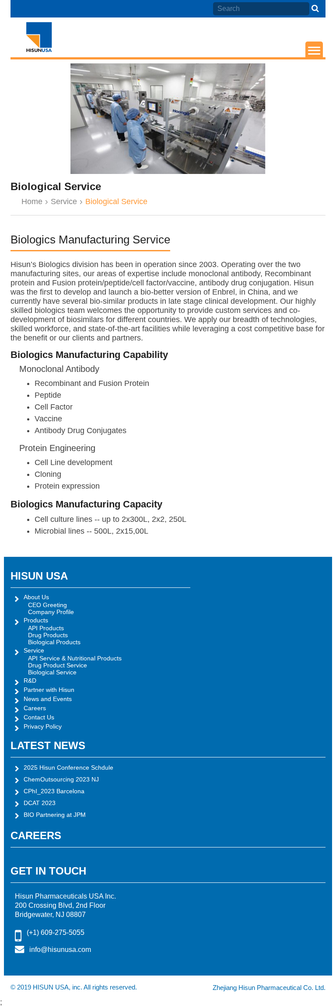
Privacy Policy (43, 726)
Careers (35, 708)
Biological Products (54, 642)
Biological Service (52, 672)
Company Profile (51, 611)
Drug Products (48, 635)
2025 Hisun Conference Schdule (68, 767)
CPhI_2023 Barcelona (54, 791)
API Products (46, 628)
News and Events (48, 698)
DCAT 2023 (40, 802)
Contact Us (39, 717)
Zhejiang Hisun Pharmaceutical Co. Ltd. (269, 987)
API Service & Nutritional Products (75, 658)
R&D (30, 680)
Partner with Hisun (49, 689)
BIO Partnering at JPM (55, 814)
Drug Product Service (57, 665)
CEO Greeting (47, 604)
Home (31, 201)
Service (64, 201)
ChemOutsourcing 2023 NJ (61, 779)
